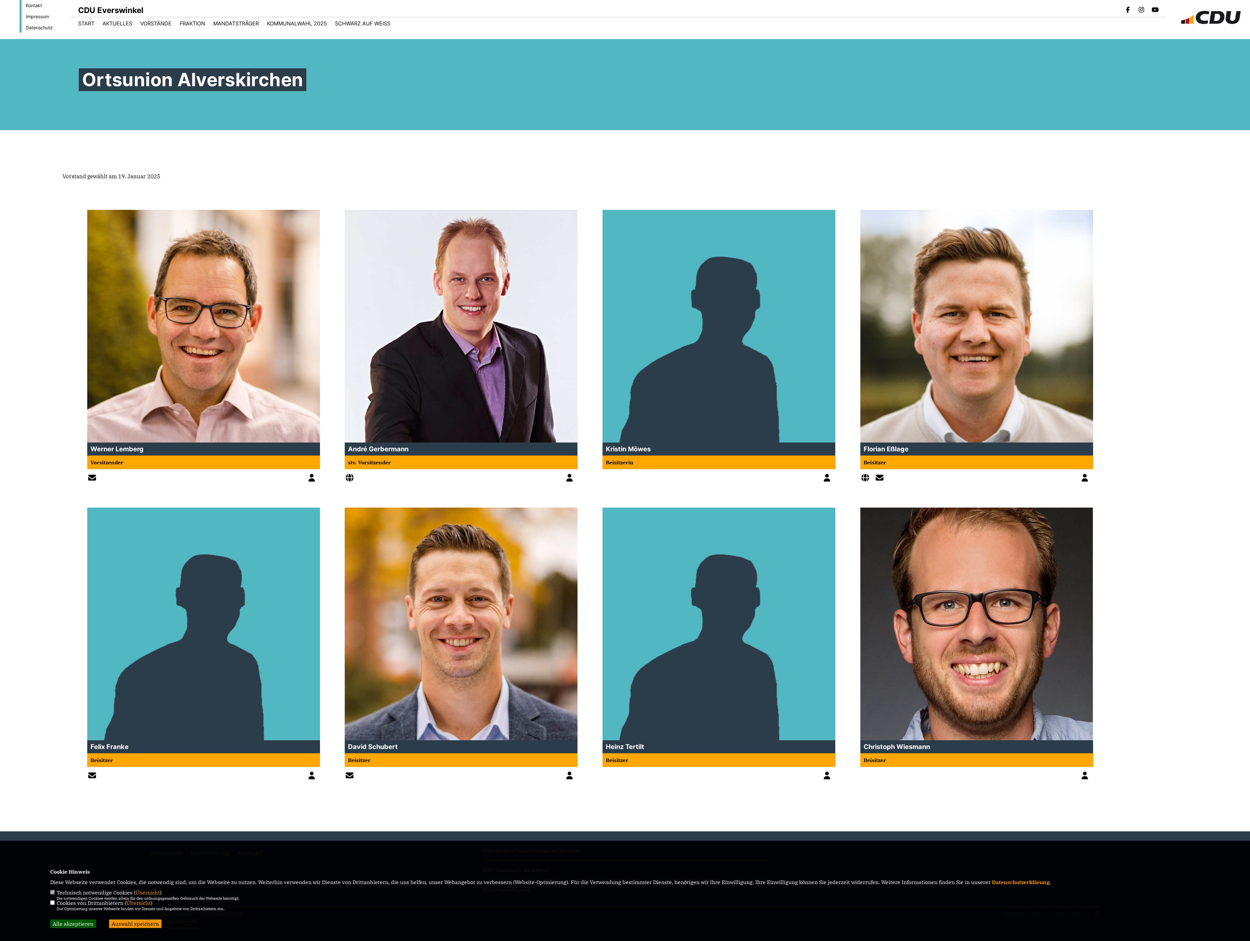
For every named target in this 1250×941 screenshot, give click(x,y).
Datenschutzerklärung (1020, 882)
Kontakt (34, 5)
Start (86, 23)
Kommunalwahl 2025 (297, 23)
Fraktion (192, 23)
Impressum (37, 16)
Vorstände (156, 23)
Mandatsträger (236, 23)
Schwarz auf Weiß (362, 23)
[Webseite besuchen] (351, 478)
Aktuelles (117, 23)
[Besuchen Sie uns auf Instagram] (1142, 10)
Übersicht (147, 892)
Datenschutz (39, 27)
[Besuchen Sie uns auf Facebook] (1128, 10)
